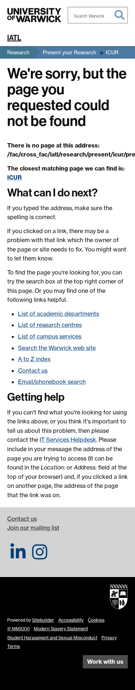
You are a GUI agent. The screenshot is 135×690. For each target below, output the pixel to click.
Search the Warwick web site (57, 347)
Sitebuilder (43, 620)
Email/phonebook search (52, 381)
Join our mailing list (33, 527)
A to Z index (34, 359)
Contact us (33, 370)
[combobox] (98, 15)
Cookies (96, 620)
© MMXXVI (18, 628)
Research (18, 52)
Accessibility (71, 620)
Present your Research (69, 52)
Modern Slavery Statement (61, 628)
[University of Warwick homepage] (34, 15)
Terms (13, 646)
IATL (14, 37)
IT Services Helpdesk (68, 439)
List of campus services (49, 336)
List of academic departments (58, 313)
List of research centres (50, 324)
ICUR (112, 52)
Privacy (109, 637)
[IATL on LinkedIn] (18, 556)
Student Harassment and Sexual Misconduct (52, 637)
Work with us (105, 661)
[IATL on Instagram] (39, 556)
